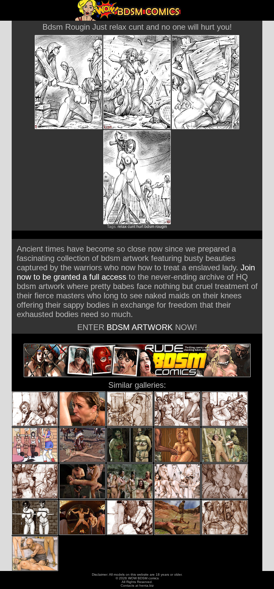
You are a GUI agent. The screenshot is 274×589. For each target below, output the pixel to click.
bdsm (149, 226)
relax (122, 226)
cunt (131, 226)
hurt (139, 226)
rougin (161, 226)
